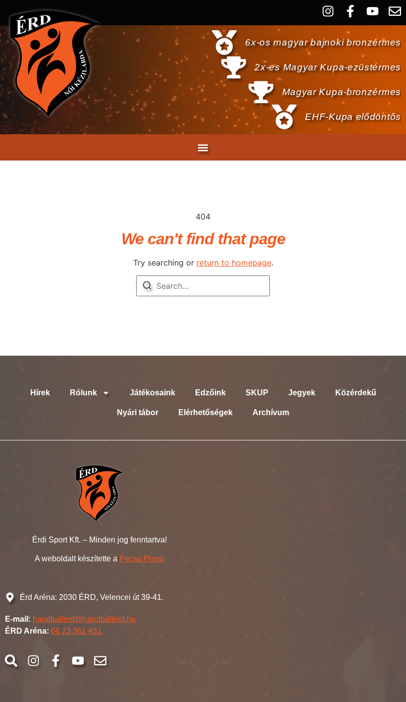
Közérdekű (355, 392)
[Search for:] (203, 285)
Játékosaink (152, 392)
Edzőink (210, 392)
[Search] (147, 286)
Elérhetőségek (205, 412)
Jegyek (301, 392)
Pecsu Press (141, 558)
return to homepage (234, 263)
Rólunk (83, 392)
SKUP (257, 392)
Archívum (271, 412)
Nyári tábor (137, 412)
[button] (203, 147)
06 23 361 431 (76, 631)
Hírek (40, 392)
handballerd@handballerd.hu (84, 619)
